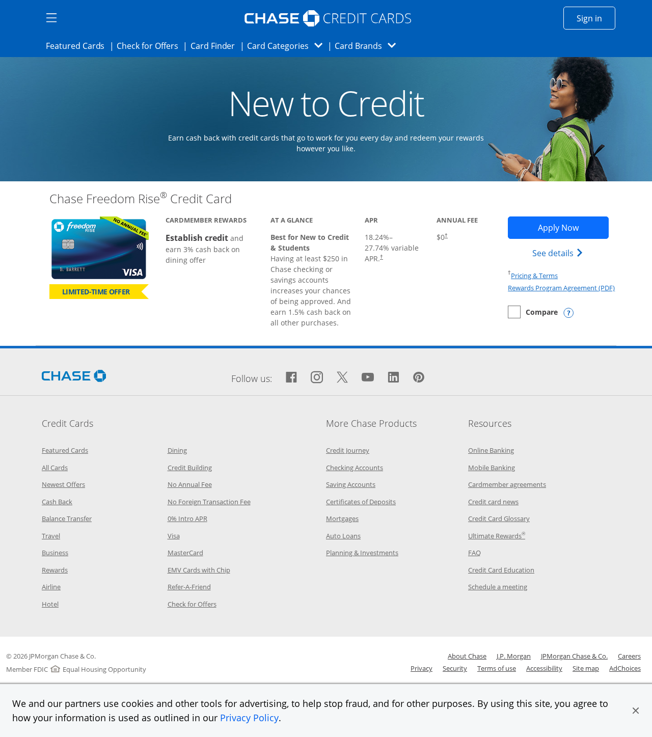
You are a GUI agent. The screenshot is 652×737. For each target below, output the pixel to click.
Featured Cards (78, 45)
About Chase (467, 656)
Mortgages (342, 518)
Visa (174, 535)
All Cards (55, 467)
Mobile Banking (491, 467)
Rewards (55, 570)
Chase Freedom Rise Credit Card (140, 198)
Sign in (596, 18)
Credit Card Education (501, 570)
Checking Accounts (354, 467)
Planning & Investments (362, 552)
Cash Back (57, 501)
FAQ (474, 552)
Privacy (421, 668)
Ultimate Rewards (496, 535)
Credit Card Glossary (499, 518)
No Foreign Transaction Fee (209, 501)
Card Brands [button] (368, 45)
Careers (629, 656)
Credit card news (493, 501)
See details (559, 253)
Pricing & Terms (534, 275)
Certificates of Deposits (361, 501)
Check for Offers (150, 45)
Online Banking (491, 450)
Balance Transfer (67, 518)
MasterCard (185, 552)
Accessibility (544, 668)
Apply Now (573, 227)
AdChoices (625, 668)
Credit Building (190, 467)
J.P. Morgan (514, 656)
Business (55, 552)
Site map (586, 668)
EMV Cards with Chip (199, 570)
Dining (177, 450)
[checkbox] (533, 312)
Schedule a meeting (497, 586)
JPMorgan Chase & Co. (574, 656)
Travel (51, 535)
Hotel (50, 604)
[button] (636, 710)
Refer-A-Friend (189, 586)
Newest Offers (63, 484)
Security (455, 668)
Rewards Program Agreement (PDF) (561, 287)
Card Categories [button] (287, 45)
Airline (51, 586)
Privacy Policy (249, 718)
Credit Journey (347, 450)
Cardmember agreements (507, 484)
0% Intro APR (187, 518)
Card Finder (216, 45)
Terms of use (496, 668)
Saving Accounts (350, 484)
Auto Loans (343, 535)
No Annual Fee (190, 484)
